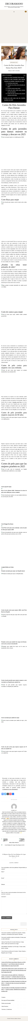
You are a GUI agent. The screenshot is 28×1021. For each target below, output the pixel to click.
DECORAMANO (14, 3)
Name (3, 871)
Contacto (3, 997)
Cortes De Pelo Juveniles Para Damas (14, 77)
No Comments (14, 799)
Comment (3, 896)
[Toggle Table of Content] (23, 75)
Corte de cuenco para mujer (13, 88)
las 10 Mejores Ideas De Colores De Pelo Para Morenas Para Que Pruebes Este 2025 (13, 970)
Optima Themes (18, 1018)
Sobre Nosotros (4, 1006)
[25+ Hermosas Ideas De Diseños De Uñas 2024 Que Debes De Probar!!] (4, 838)
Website (3, 884)
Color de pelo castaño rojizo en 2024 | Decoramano (12, 968)
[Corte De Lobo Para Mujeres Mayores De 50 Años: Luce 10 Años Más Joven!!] (24, 838)
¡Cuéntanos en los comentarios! (10, 789)
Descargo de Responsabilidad (7, 1000)
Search (23, 924)
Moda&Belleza (13, 62)
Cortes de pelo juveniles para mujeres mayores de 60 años (16, 94)
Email (2, 878)
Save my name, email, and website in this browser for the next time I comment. (13, 893)
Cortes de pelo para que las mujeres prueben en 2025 (14, 99)
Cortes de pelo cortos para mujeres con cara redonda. (16, 91)
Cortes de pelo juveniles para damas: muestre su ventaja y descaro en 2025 (14, 80)
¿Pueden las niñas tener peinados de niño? (16, 85)
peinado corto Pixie (17, 402)
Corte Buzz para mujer (12, 83)
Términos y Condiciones (6, 1009)
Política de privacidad (6, 1003)
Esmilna (18, 70)
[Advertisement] (14, 28)
